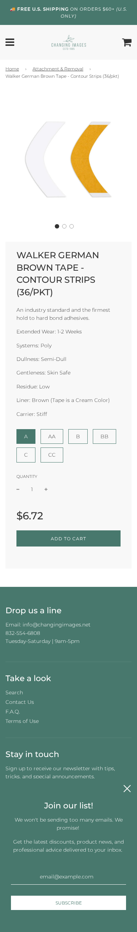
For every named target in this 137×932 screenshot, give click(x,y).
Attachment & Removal (58, 69)
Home (12, 69)
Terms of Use (22, 721)
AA (52, 436)
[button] (57, 226)
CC (52, 455)
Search (14, 692)
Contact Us (19, 702)
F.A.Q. (12, 711)
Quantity (26, 476)
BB (104, 436)
